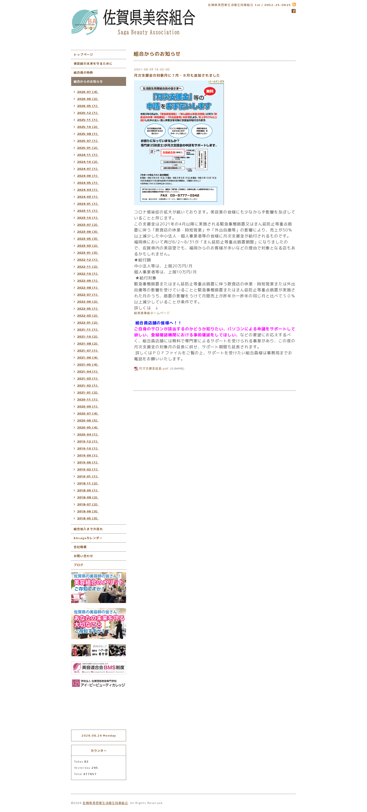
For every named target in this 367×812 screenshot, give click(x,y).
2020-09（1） (88, 406)
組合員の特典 (83, 72)
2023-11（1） (88, 211)
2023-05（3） (88, 239)
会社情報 (80, 547)
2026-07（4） (88, 92)
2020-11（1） (88, 400)
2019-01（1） (88, 476)
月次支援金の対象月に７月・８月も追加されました (177, 75)
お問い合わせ (83, 556)
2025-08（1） (88, 134)
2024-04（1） (88, 190)
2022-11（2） (88, 267)
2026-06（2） (88, 99)
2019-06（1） (88, 462)
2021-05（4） (88, 365)
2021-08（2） (88, 344)
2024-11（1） (88, 155)
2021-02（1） (88, 386)
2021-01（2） (88, 393)
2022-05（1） (88, 309)
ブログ (78, 565)
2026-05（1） (88, 106)
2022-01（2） (88, 323)
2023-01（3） (88, 253)
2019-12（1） (88, 441)
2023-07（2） (88, 225)
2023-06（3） (88, 232)
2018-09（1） (88, 490)
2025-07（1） (88, 141)
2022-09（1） (88, 281)
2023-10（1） (88, 218)
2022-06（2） (88, 302)
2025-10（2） (88, 127)
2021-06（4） (88, 358)
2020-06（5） (88, 420)
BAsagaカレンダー (88, 538)
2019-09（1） (88, 455)
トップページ (83, 54)
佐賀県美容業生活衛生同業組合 (105, 803)
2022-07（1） (88, 295)
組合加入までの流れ (88, 529)
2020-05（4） (88, 427)
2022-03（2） (88, 316)
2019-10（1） (88, 448)
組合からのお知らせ (88, 81)
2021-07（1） (88, 351)
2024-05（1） (88, 183)
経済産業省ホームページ (152, 313)
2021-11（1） (88, 330)
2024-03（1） (88, 197)
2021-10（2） (88, 337)
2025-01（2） (88, 148)
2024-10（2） (88, 162)
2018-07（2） (88, 504)
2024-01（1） (88, 204)
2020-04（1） (88, 434)
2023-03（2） (88, 246)
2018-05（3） (88, 518)
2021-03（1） (88, 379)
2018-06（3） (88, 511)
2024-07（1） (88, 169)
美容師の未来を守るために (93, 63)
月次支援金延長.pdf (154, 368)
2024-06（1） (88, 176)
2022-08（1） (88, 288)
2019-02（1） (88, 469)
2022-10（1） (88, 274)
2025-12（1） (88, 113)
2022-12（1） (88, 260)
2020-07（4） (88, 413)
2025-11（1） (88, 120)
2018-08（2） (88, 497)
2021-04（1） (88, 372)
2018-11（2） (88, 483)
